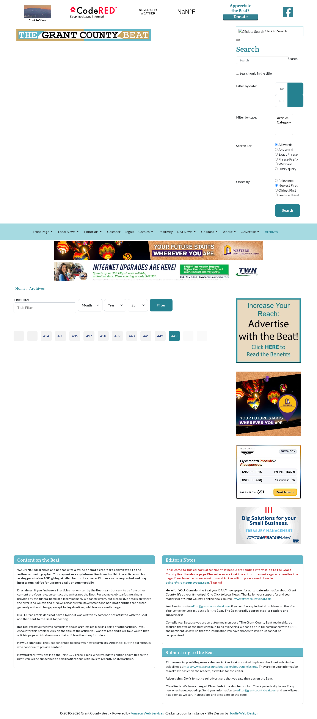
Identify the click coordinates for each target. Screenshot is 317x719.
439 (117, 336)
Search (287, 210)
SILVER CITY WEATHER (167, 11)
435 (60, 336)
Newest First (288, 185)
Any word (285, 149)
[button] (43, 231)
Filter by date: (246, 86)
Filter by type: (246, 117)
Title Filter (22, 300)
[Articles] (283, 118)
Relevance (285, 180)
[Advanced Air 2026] (268, 471)
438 (103, 336)
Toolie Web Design (243, 713)
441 (146, 336)
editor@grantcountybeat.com (187, 582)
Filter (161, 305)
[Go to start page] (19, 336)
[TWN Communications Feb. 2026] (158, 271)
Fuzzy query (287, 169)
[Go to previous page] (32, 336)
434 (46, 336)
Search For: (244, 145)
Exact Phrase (288, 154)
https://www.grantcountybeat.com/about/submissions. (221, 666)
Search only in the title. (255, 73)
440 (132, 336)
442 (160, 336)
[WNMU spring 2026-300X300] (268, 403)
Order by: (243, 181)
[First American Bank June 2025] (268, 525)
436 (75, 336)
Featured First (288, 195)
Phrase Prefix (288, 159)
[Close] (238, 40)
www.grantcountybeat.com (252, 598)
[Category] (283, 122)
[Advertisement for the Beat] (268, 330)
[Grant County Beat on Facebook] (288, 10)
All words (285, 144)
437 (89, 336)
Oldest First (287, 190)
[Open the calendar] (295, 89)
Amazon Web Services (147, 713)
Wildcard (285, 164)
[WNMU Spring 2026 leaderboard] (158, 250)
